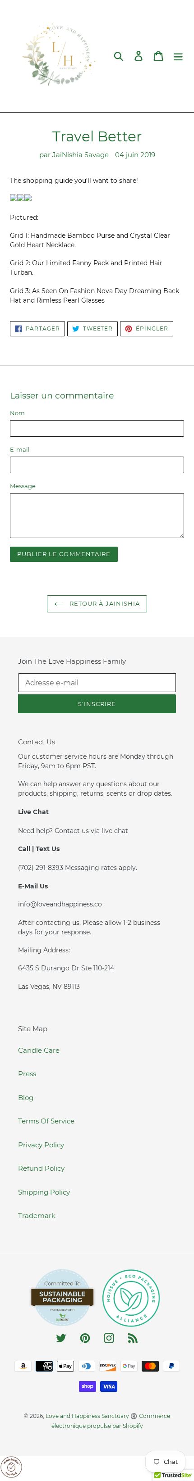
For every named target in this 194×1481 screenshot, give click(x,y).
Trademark (36, 1215)
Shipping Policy (44, 1192)
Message (23, 485)
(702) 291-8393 (41, 868)
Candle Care (39, 1050)
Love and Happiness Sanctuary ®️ (91, 1416)
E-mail (20, 449)
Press (27, 1073)
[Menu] (178, 56)
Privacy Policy (41, 1145)
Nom (17, 413)
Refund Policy (41, 1168)
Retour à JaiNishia (104, 603)
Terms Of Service (46, 1121)
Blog (25, 1097)
